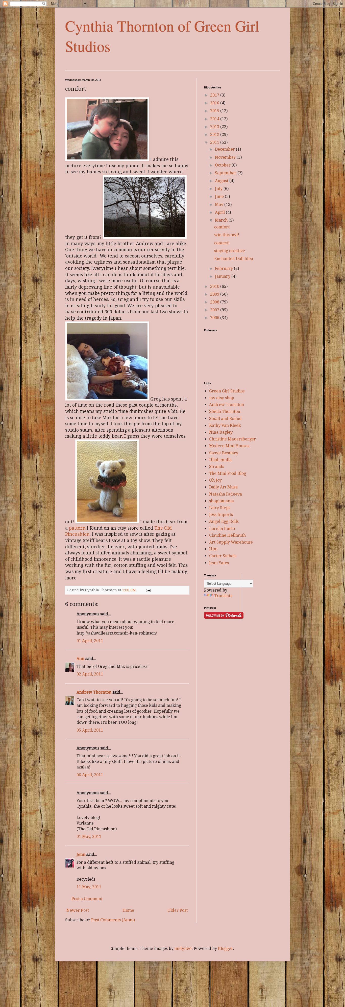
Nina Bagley (221, 432)
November (226, 157)
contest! (222, 243)
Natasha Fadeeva (225, 494)
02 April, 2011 (90, 674)
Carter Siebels (222, 555)
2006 (215, 317)
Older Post (177, 910)
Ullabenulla (220, 459)
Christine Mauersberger (232, 439)
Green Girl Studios (226, 391)
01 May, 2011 (89, 836)
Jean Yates (219, 562)
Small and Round (225, 418)
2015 (215, 110)
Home (128, 910)
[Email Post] (148, 590)
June (220, 196)
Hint (213, 549)
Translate (223, 595)
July (219, 188)
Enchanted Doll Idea (233, 258)
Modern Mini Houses (229, 445)
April (220, 212)
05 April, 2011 (90, 730)
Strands (216, 466)
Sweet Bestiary (223, 453)
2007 (215, 310)
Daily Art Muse (223, 487)
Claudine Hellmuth (227, 535)
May (219, 204)
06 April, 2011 (90, 774)
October (223, 165)
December (225, 149)
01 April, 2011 (90, 640)
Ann (80, 658)
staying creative (229, 250)
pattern (77, 528)
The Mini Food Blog (227, 473)
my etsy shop (221, 397)
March (222, 220)
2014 (215, 118)
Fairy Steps (219, 507)
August (222, 180)
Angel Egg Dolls (224, 521)
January (223, 276)
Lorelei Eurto (222, 528)
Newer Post (77, 910)
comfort (222, 227)
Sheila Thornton (224, 411)
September (226, 173)
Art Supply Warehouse (231, 542)
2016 (215, 103)
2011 (215, 142)
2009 (215, 294)
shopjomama (221, 501)
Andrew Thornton (94, 692)
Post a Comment (87, 898)
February (224, 268)
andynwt (183, 948)
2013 (215, 126)
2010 (215, 286)
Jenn (81, 854)
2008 (215, 302)
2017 (215, 95)
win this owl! (226, 234)
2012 (215, 134)
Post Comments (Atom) (113, 920)
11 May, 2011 (89, 886)
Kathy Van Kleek (225, 425)
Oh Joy (215, 480)
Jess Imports (221, 514)
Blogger (225, 948)
